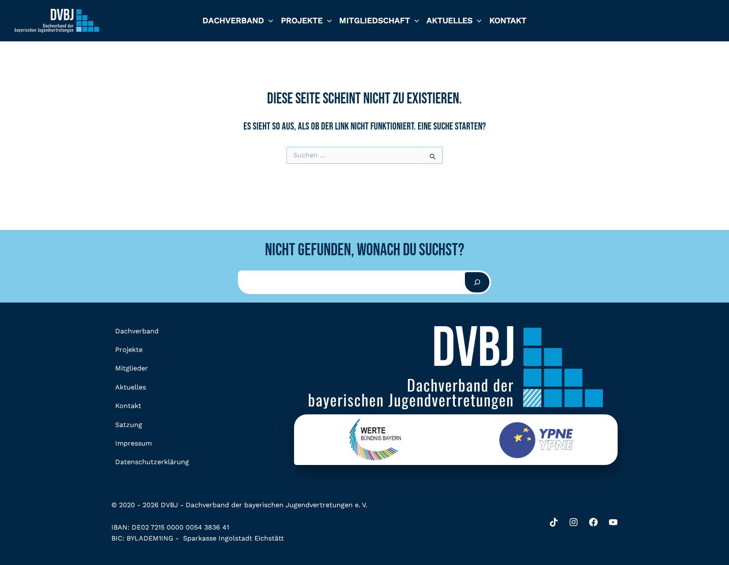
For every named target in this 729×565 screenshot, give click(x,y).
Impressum (133, 443)
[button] (268, 21)
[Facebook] (593, 522)
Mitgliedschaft (374, 20)
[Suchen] (477, 282)
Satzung (128, 425)
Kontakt (507, 20)
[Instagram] (573, 522)
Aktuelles (449, 20)
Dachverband (233, 20)
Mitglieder (131, 368)
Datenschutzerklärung (152, 462)
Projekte (302, 20)
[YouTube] (613, 522)
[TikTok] (553, 522)
